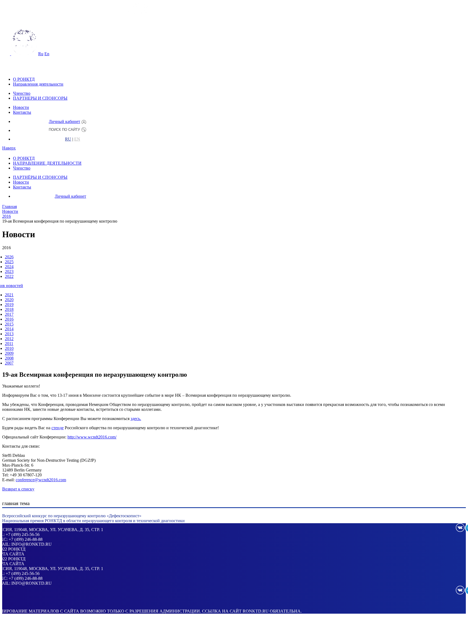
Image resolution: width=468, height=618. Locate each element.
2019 (9, 304)
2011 (9, 343)
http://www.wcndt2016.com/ (91, 437)
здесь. (136, 418)
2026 (9, 257)
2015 (9, 324)
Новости (21, 107)
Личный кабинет (64, 121)
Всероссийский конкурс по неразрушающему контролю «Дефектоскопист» (71, 515)
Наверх (9, 148)
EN (77, 139)
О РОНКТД (24, 79)
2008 (9, 358)
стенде (57, 427)
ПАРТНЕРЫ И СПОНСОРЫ (40, 98)
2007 (9, 363)
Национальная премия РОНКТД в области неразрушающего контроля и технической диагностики (93, 520)
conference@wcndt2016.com (41, 479)
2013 (9, 333)
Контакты (22, 112)
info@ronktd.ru (31, 544)
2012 (9, 338)
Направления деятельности (38, 84)
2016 (9, 319)
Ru (40, 53)
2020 (9, 299)
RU (68, 139)
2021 (9, 294)
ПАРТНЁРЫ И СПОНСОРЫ (40, 177)
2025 (9, 261)
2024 (9, 266)
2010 (9, 348)
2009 (9, 353)
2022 (9, 276)
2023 (9, 271)
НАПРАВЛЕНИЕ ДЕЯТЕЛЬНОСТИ (47, 163)
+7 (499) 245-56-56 (23, 534)
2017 (9, 314)
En (46, 53)
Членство (21, 93)
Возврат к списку (18, 489)
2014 (9, 329)
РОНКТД (16, 549)
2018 (9, 309)
